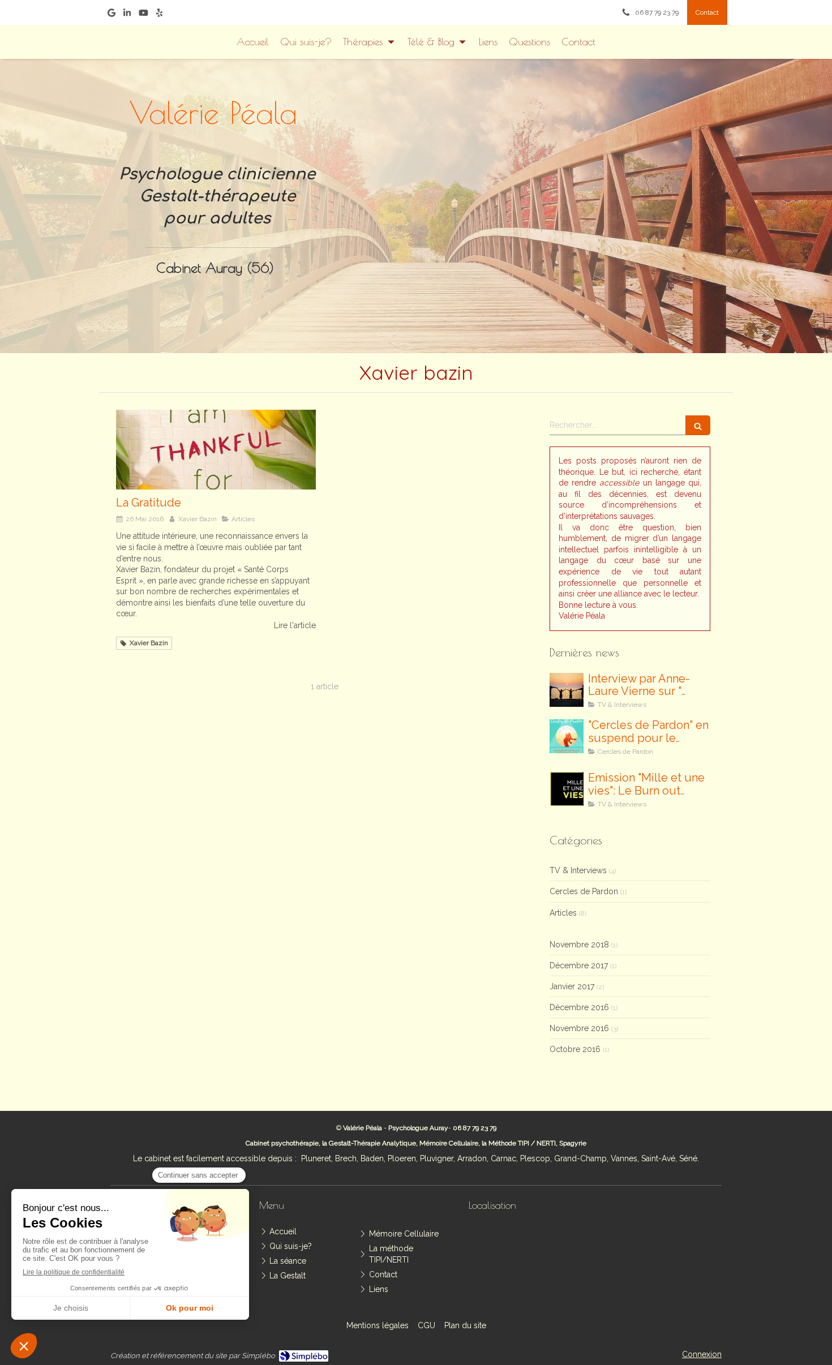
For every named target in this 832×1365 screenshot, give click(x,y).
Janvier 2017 (572, 986)
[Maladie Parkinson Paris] (216, 450)
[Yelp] (159, 15)
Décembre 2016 (579, 1007)
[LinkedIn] (127, 15)
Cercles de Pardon (584, 891)
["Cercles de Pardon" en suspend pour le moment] (567, 736)
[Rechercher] (697, 425)
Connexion (702, 1354)
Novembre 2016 (579, 1028)
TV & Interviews (578, 870)
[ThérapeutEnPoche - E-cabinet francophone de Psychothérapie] (598, 192)
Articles (563, 912)
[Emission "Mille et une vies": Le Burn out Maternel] (567, 789)
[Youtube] (143, 15)
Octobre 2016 (575, 1049)
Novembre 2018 (579, 944)
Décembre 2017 (579, 965)
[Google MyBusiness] (111, 15)
